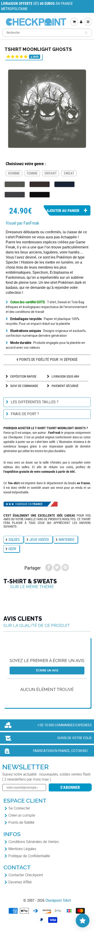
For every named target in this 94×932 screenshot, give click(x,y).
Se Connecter (19, 808)
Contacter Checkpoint (25, 875)
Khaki (15, 184)
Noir (39, 195)
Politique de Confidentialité (29, 856)
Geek (12, 549)
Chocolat (39, 184)
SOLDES (14, 539)
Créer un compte (21, 815)
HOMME (14, 173)
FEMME (32, 173)
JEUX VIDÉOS (39, 539)
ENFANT (50, 173)
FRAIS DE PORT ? (25, 414)
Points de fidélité (21, 822)
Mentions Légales (22, 849)
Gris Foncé (15, 195)
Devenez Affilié (20, 882)
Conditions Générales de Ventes (33, 842)
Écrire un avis (47, 670)
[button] (17, 56)
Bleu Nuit (64, 184)
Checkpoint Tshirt (58, 900)
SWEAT (69, 173)
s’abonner (70, 787)
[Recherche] (86, 32)
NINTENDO (66, 539)
